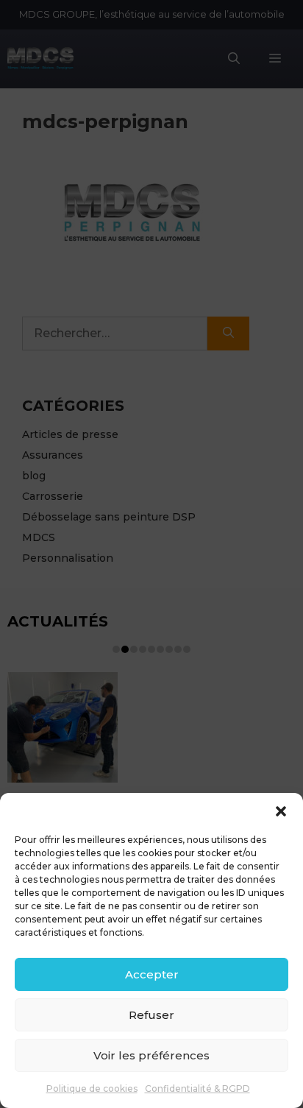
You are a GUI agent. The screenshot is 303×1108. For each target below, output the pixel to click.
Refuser (151, 1015)
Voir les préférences (151, 1055)
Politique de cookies (92, 1088)
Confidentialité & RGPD (197, 1088)
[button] (281, 811)
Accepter (152, 974)
